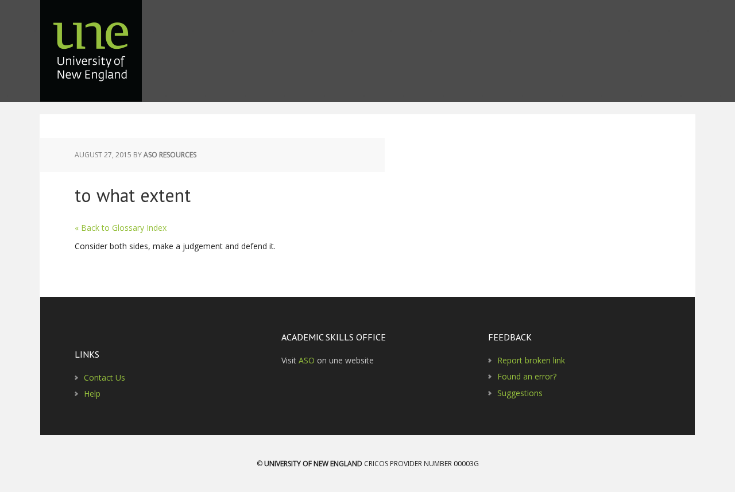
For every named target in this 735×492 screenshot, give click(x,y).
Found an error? (526, 376)
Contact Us (104, 377)
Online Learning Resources (92, 57)
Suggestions (520, 393)
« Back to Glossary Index (121, 227)
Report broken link (531, 360)
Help (92, 393)
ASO (307, 360)
